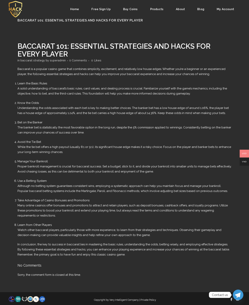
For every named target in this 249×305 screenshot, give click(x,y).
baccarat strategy (32, 60)
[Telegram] (238, 295)
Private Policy (148, 299)
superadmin (58, 60)
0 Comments (78, 60)
